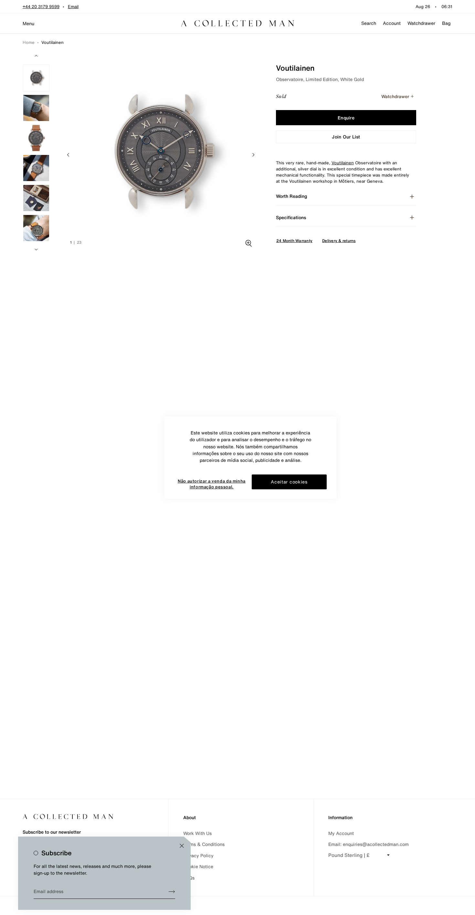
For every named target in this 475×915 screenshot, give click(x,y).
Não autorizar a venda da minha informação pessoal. (212, 484)
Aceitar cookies (289, 481)
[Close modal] (182, 846)
